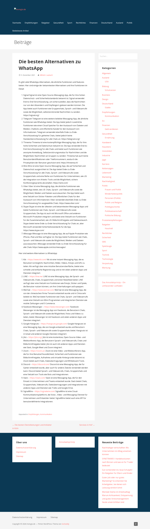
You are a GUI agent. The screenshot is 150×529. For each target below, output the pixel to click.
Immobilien (107, 151)
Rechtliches (81, 22)
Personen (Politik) (113, 198)
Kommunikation (46, 414)
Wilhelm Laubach (46, 75)
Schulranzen (110, 90)
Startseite (16, 22)
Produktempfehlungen (112, 220)
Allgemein (106, 73)
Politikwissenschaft (113, 211)
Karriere (105, 164)
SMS (104, 241)
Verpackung (107, 263)
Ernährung (109, 137)
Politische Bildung (113, 215)
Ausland (119, 22)
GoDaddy (65, 524)
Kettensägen (107, 168)
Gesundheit (58, 22)
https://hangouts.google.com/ (54, 323)
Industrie (106, 155)
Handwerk (106, 142)
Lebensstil (106, 172)
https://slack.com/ (37, 378)
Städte (108, 107)
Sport (69, 22)
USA (107, 81)
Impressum (21, 452)
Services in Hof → (87, 425)
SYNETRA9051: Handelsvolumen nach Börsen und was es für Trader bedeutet (117, 462)
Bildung (105, 86)
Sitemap (19, 456)
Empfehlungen (31, 22)
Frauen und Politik (113, 189)
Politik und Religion (113, 202)
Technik (105, 255)
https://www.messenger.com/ (57, 307)
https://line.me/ (36, 276)
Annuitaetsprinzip (67, 442)
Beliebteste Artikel (20, 30)
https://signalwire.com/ (45, 391)
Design (105, 99)
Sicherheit (106, 237)
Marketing (106, 177)
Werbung (106, 267)
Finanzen (94, 22)
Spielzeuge (107, 246)
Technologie (107, 259)
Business (106, 95)
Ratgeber (45, 22)
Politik (129, 22)
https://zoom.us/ (37, 351)
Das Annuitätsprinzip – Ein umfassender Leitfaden (136, 524)
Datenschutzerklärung (26, 447)
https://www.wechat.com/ (43, 290)
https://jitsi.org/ (35, 337)
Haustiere (106, 147)
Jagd (104, 159)
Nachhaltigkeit (108, 181)
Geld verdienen (111, 129)
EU (103, 121)
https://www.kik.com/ (37, 259)
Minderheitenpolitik (113, 193)
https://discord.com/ (40, 364)
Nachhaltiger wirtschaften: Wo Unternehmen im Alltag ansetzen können (116, 451)
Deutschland (106, 22)
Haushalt (109, 228)
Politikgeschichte (112, 207)
